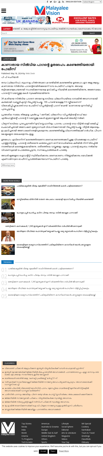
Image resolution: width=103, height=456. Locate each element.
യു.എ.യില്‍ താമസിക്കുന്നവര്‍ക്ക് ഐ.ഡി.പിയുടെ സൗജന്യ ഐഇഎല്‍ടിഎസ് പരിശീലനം (44, 406)
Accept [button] (43, 451)
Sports (44, 442)
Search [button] (92, 33)
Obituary (85, 442)
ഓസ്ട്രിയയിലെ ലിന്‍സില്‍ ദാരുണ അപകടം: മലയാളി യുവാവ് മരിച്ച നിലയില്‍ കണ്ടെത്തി (55, 200)
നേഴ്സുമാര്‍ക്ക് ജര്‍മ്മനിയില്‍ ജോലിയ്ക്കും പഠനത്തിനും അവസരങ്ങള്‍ (32, 410)
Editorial (65, 429)
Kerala (24, 426)
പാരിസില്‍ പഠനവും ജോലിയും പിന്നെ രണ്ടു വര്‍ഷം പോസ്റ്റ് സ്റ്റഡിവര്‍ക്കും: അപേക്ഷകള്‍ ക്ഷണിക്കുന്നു (48, 395)
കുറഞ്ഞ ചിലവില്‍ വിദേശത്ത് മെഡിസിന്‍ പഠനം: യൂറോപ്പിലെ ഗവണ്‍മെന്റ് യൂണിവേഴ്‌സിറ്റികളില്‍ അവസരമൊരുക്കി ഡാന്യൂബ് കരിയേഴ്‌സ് (47, 390)
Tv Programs (27, 439)
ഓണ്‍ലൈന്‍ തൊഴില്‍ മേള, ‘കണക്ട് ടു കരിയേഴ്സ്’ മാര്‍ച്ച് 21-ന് (31, 379)
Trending (7, 262)
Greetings (86, 436)
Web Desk (30, 73)
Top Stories (26, 423)
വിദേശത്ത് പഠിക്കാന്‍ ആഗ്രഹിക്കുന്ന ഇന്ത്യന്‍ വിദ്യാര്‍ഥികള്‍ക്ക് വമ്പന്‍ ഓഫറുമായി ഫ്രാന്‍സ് (44, 369)
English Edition (73, 1)
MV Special (86, 423)
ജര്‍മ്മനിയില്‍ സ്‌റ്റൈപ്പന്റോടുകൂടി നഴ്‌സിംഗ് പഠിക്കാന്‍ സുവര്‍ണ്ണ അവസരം (37, 402)
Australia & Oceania (50, 426)
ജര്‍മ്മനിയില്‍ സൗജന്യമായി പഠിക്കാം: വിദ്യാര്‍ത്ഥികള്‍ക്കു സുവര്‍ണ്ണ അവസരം (38, 399)
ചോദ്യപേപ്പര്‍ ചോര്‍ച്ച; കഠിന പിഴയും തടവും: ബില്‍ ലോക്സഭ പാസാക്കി (47, 213)
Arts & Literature (69, 433)
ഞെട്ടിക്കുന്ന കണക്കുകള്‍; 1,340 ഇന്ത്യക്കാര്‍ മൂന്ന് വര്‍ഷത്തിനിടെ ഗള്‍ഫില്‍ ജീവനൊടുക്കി (43, 227)
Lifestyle (65, 423)
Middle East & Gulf (49, 433)
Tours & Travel (88, 433)
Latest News (8, 59)
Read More (64, 451)
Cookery (85, 426)
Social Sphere (67, 426)
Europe (44, 429)
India (23, 429)
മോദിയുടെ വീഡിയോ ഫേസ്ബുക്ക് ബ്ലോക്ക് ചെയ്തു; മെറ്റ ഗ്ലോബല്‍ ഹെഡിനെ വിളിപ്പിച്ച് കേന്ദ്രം (57, 232)
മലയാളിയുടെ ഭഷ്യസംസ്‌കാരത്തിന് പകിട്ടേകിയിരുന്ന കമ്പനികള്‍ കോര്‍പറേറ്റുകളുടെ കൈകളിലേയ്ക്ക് (54, 246)
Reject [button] (53, 451)
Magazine (66, 436)
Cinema (24, 436)
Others (44, 439)
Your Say (65, 442)
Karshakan (86, 429)
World (24, 433)
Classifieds (10, 363)
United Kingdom (48, 436)
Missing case (8, 165)
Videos (64, 439)
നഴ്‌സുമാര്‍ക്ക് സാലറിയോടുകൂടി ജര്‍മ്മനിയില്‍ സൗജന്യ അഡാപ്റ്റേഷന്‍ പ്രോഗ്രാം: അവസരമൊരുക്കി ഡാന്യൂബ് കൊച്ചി (48, 383)
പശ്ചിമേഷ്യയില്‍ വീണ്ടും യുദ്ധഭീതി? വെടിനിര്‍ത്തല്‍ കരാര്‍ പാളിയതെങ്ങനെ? (49, 186)
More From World (11, 181)
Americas (45, 423)
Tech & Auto (26, 442)
